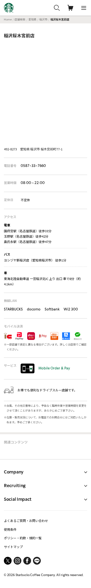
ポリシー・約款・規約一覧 (23, 538)
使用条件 (10, 529)
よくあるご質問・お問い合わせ (26, 520)
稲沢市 (43, 19)
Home (8, 19)
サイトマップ (13, 546)
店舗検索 (20, 19)
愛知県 (32, 19)
